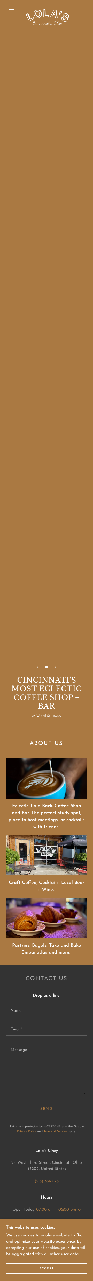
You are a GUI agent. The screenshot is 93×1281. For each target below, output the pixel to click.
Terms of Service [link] (55, 1131)
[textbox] (46, 1011)
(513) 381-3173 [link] (47, 1181)
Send (46, 1109)
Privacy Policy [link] (26, 1131)
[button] (11, 9)
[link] (47, 9)
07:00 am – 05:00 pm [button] (56, 1210)
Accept (46, 1268)
